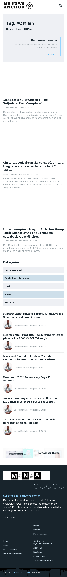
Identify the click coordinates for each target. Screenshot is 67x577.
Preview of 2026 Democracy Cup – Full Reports (28, 378)
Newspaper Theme (21, 572)
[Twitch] (55, 486)
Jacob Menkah (10, 107)
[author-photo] (8, 325)
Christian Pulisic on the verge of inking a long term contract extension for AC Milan (33, 166)
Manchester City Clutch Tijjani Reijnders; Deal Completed (25, 101)
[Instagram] (42, 486)
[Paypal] (48, 486)
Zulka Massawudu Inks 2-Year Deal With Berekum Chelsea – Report (30, 421)
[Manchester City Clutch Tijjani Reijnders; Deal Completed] (33, 81)
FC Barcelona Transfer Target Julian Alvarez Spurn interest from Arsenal (33, 315)
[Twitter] (61, 486)
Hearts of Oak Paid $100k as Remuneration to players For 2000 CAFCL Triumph (33, 336)
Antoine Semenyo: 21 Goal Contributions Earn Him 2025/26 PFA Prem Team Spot (30, 399)
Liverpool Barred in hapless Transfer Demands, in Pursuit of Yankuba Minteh (30, 357)
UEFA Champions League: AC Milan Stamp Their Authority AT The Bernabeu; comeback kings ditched (33, 232)
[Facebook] (36, 486)
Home (9, 28)
